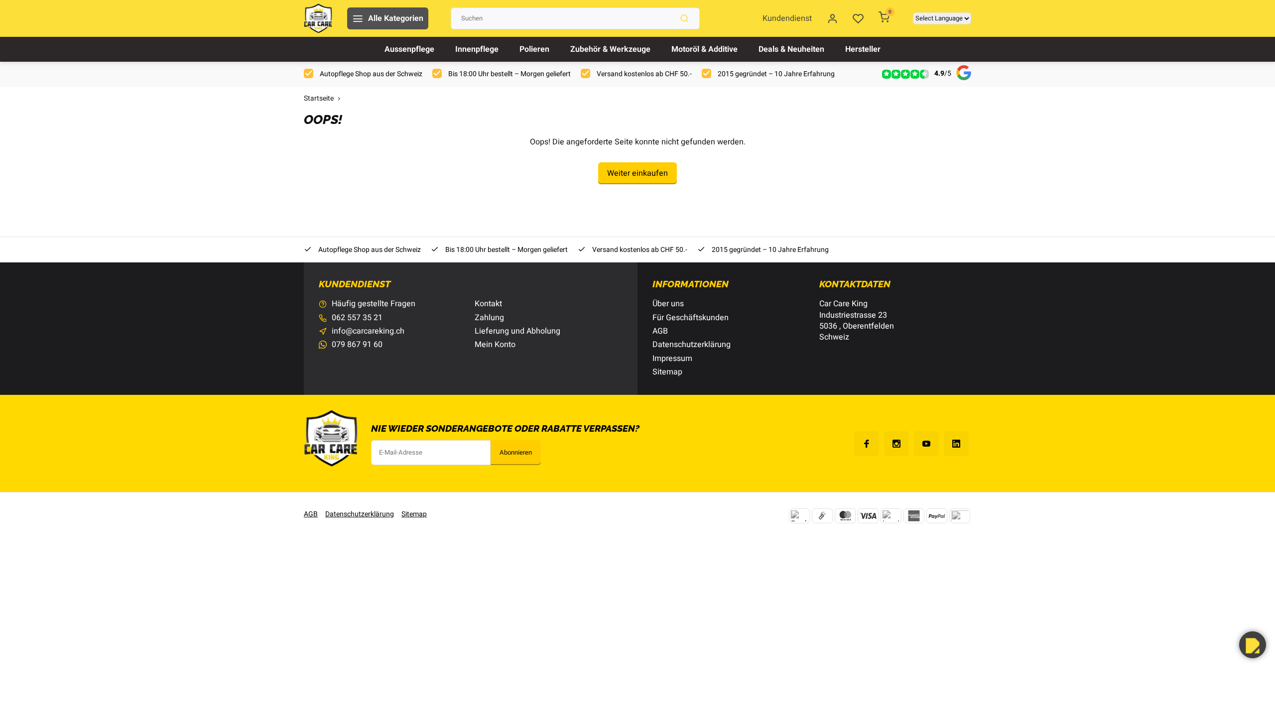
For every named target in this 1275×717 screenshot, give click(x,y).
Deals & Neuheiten (791, 49)
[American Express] (913, 515)
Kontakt (488, 303)
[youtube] (926, 443)
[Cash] (822, 515)
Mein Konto (495, 344)
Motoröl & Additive (704, 49)
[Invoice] (891, 515)
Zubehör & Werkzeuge (610, 49)
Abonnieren (516, 453)
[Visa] (868, 515)
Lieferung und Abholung (517, 331)
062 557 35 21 (357, 317)
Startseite (319, 99)
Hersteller (863, 49)
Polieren (534, 49)
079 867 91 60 (357, 344)
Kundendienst (787, 18)
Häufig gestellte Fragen (373, 303)
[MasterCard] (845, 515)
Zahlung (489, 317)
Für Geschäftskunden (690, 317)
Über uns (668, 303)
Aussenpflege (409, 49)
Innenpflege (477, 49)
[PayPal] (936, 515)
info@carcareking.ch (368, 331)
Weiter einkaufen (637, 173)
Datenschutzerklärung (691, 344)
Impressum (672, 358)
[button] (1252, 644)
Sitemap (667, 371)
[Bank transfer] (799, 515)
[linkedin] (956, 443)
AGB (660, 331)
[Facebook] (866, 443)
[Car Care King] (318, 18)
